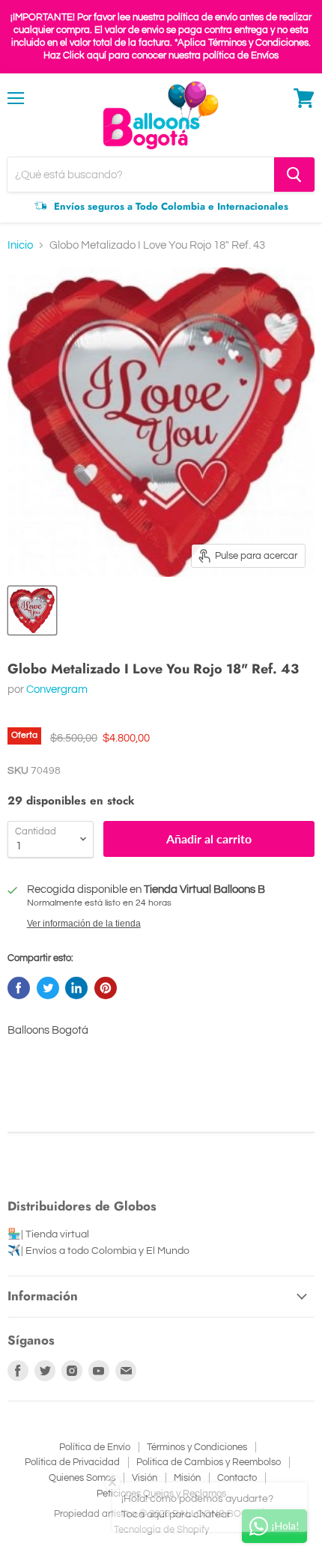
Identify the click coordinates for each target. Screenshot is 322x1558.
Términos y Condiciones (197, 1447)
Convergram (57, 689)
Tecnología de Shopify (161, 1529)
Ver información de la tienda (84, 923)
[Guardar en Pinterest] (105, 988)
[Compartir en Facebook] (18, 988)
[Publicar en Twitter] (48, 988)
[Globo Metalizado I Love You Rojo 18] (32, 610)
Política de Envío (94, 1447)
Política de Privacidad (72, 1462)
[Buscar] (294, 174)
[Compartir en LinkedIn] (76, 988)
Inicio (20, 245)
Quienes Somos (82, 1478)
